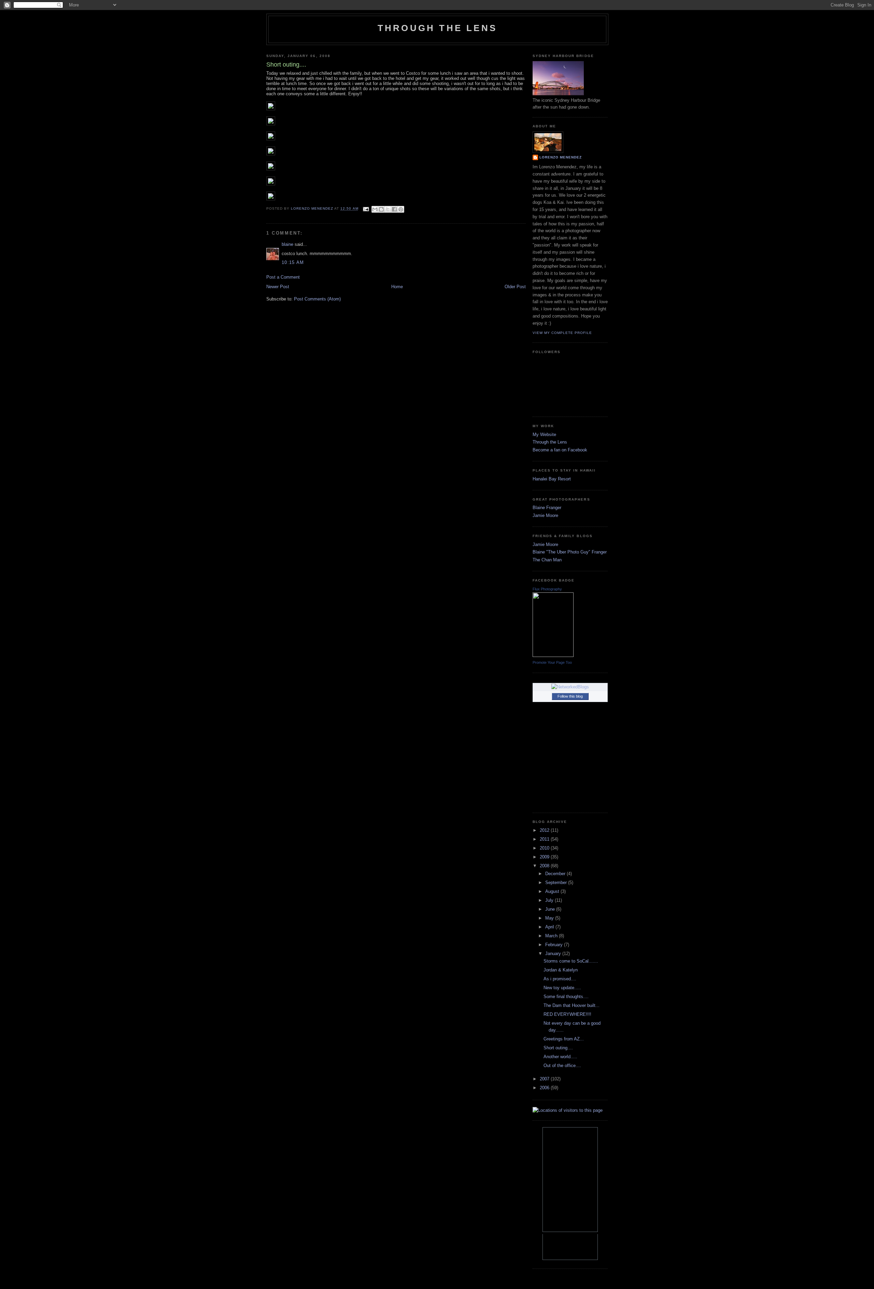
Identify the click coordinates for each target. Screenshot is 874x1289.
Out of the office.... (562, 1065)
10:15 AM (293, 262)
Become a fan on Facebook (560, 449)
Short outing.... (558, 1047)
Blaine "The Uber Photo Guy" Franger (570, 552)
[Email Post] (366, 209)
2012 (545, 830)
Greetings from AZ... (564, 1038)
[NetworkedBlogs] (570, 686)
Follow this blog (570, 696)
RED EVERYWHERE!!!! (567, 1014)
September (556, 882)
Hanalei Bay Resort (552, 478)
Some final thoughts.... (566, 996)
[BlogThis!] (381, 209)
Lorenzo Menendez (560, 157)
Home (397, 286)
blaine (287, 244)
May (550, 918)
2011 (545, 839)
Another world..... (560, 1056)
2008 (545, 865)
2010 (545, 848)
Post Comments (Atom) (317, 299)
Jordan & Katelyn (561, 969)
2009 (545, 856)
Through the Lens (550, 442)
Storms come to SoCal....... (571, 961)
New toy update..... (562, 987)
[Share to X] (387, 209)
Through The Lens (437, 28)
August (553, 891)
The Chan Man (547, 559)
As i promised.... (560, 978)
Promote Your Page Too (552, 662)
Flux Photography (547, 589)
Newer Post (277, 286)
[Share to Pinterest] (400, 209)
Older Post (515, 286)
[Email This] (374, 209)
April (550, 926)
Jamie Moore (545, 515)
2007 (545, 1078)
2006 (545, 1087)
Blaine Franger (547, 507)
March (552, 935)
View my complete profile (562, 333)
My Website (544, 434)
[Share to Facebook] (394, 209)
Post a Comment (283, 277)
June (550, 909)
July (550, 900)
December (556, 873)
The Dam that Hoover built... (572, 1005)
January (553, 953)
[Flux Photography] (553, 655)
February (554, 944)
